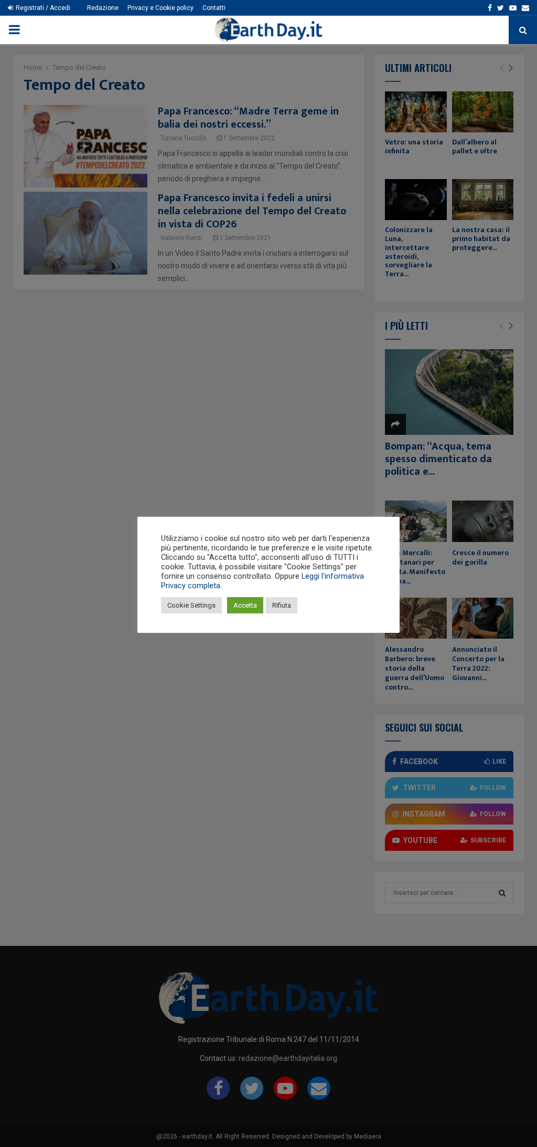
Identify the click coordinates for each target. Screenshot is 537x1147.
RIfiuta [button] (281, 605)
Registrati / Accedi (42, 8)
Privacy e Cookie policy (160, 8)
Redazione (103, 8)
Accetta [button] (245, 605)
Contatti (213, 8)
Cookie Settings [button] (191, 605)
